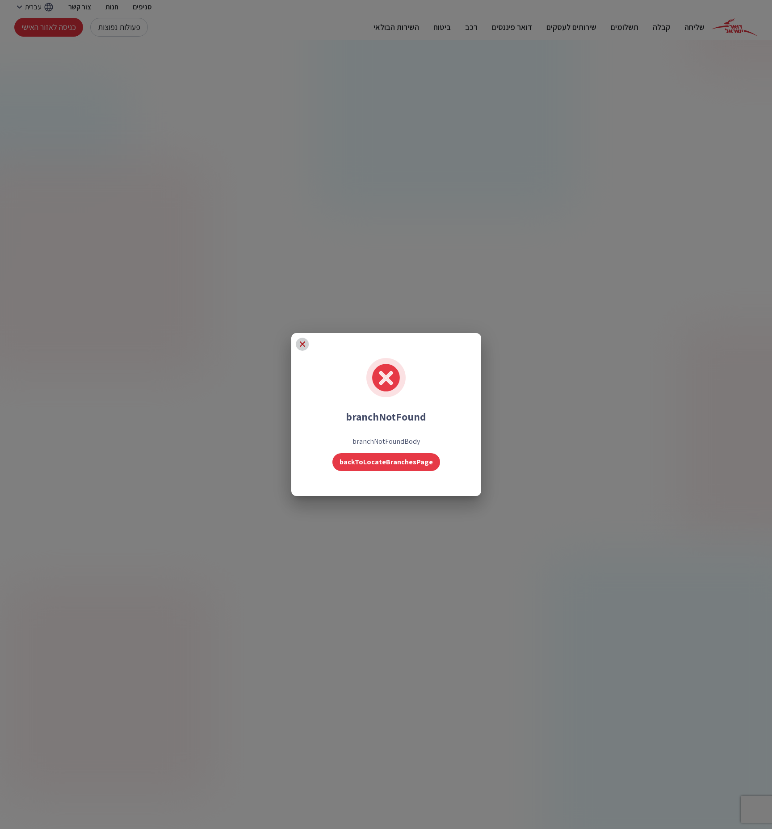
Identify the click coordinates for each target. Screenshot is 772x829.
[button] (302, 344)
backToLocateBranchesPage (386, 462)
